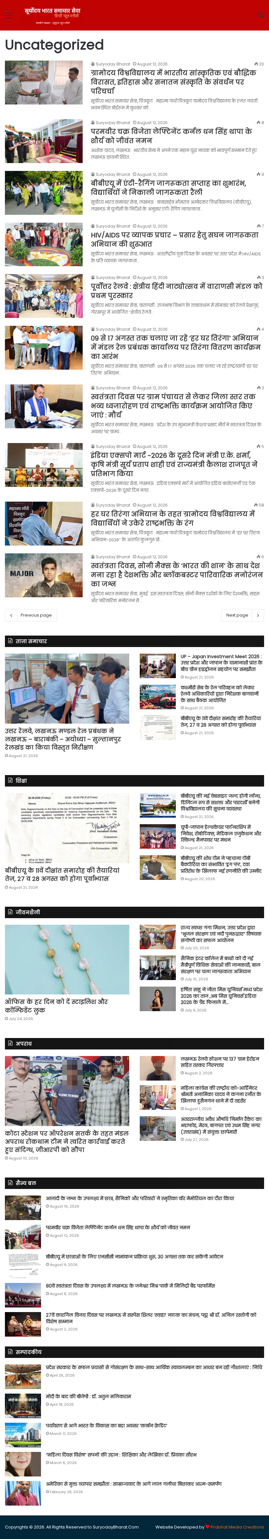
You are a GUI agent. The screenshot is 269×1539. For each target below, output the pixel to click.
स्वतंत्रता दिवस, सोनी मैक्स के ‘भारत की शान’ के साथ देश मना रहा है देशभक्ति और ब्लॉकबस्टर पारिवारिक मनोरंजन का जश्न (177, 575)
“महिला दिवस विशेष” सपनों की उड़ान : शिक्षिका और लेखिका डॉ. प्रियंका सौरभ (121, 1455)
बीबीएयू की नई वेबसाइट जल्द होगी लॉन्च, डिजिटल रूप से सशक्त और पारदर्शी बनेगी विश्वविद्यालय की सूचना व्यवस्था (221, 802)
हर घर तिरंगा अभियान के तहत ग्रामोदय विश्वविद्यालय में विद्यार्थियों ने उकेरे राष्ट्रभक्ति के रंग (173, 519)
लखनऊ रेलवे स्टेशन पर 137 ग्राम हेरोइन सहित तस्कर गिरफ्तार (220, 1062)
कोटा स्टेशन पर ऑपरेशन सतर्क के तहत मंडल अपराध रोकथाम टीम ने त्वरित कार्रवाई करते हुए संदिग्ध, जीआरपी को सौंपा (67, 1141)
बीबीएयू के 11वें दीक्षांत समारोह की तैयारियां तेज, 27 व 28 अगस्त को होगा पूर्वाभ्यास (221, 721)
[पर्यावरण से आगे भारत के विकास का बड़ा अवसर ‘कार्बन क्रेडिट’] (23, 1435)
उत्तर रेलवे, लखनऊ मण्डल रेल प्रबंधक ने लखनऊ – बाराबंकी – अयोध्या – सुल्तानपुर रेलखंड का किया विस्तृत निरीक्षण (63, 739)
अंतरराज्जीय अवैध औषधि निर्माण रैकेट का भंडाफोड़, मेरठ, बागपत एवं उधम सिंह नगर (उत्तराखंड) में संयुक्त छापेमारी (221, 1125)
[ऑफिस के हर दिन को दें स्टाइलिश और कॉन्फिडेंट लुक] (67, 960)
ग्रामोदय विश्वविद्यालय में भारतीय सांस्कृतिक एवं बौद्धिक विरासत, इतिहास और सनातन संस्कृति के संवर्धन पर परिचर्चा (173, 82)
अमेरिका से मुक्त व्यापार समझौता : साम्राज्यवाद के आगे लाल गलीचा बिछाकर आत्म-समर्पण (133, 1484)
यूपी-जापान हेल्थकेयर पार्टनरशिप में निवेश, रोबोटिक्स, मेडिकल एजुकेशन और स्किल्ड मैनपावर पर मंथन (221, 833)
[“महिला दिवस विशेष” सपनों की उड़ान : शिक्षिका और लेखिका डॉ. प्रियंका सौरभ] (23, 1464)
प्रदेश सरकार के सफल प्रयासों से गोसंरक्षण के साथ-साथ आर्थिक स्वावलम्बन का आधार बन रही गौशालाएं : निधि (154, 1367)
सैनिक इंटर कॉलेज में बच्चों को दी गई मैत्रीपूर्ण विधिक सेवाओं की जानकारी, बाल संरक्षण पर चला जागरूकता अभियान (220, 964)
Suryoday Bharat (113, 64)
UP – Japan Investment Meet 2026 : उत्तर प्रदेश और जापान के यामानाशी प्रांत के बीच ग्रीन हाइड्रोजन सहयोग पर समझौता (221, 663)
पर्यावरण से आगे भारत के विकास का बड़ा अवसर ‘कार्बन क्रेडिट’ (106, 1425)
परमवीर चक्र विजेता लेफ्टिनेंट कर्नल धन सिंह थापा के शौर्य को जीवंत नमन (118, 1227)
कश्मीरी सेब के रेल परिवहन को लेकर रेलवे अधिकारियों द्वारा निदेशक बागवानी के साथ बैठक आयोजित (220, 694)
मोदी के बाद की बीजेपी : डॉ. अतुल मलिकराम (88, 1396)
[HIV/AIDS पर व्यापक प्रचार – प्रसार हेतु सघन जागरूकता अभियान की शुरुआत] (44, 245)
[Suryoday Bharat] (52, 15)
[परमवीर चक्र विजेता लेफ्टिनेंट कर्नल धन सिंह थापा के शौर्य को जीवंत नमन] (44, 141)
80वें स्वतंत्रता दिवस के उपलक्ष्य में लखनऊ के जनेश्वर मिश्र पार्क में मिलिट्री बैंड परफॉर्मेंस (130, 1286)
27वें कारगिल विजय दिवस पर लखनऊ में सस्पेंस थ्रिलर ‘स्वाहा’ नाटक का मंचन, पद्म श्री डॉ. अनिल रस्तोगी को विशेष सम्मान (151, 1318)
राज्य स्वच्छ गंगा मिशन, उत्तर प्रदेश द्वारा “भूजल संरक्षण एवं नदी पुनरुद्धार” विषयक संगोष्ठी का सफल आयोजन (221, 934)
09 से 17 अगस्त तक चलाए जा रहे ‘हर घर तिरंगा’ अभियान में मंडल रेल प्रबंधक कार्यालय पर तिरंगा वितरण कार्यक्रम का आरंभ (176, 347)
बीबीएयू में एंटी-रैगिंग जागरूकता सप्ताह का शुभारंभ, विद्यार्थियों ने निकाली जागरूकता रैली (168, 188)
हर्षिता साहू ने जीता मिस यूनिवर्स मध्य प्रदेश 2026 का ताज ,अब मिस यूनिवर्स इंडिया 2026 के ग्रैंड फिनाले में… (221, 996)
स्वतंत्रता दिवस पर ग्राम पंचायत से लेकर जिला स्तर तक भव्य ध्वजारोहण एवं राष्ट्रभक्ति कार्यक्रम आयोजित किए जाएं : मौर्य (173, 406)
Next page (237, 615)
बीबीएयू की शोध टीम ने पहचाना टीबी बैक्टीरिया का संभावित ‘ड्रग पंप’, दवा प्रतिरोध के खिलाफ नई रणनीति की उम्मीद (221, 864)
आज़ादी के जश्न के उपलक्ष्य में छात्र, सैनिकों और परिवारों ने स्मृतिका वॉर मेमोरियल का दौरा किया (140, 1198)
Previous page (36, 615)
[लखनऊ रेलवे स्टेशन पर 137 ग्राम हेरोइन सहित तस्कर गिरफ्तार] (158, 1068)
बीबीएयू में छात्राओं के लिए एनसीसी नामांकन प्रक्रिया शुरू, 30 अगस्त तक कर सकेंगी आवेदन (134, 1256)
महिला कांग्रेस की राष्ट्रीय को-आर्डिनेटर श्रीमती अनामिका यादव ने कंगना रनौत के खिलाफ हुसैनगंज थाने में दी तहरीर (221, 1094)
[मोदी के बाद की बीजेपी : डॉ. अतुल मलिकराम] (23, 1406)
